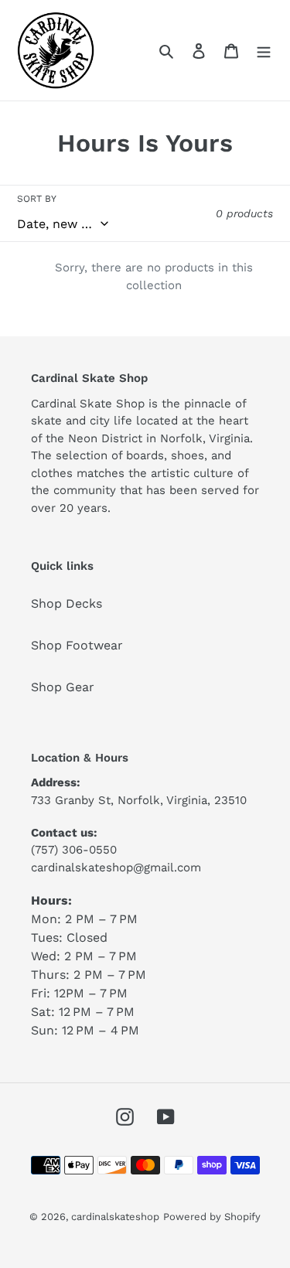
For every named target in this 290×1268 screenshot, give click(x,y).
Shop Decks (66, 603)
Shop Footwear (77, 645)
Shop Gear (62, 687)
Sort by (36, 198)
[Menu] (263, 50)
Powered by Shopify (212, 1216)
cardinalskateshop (115, 1216)
